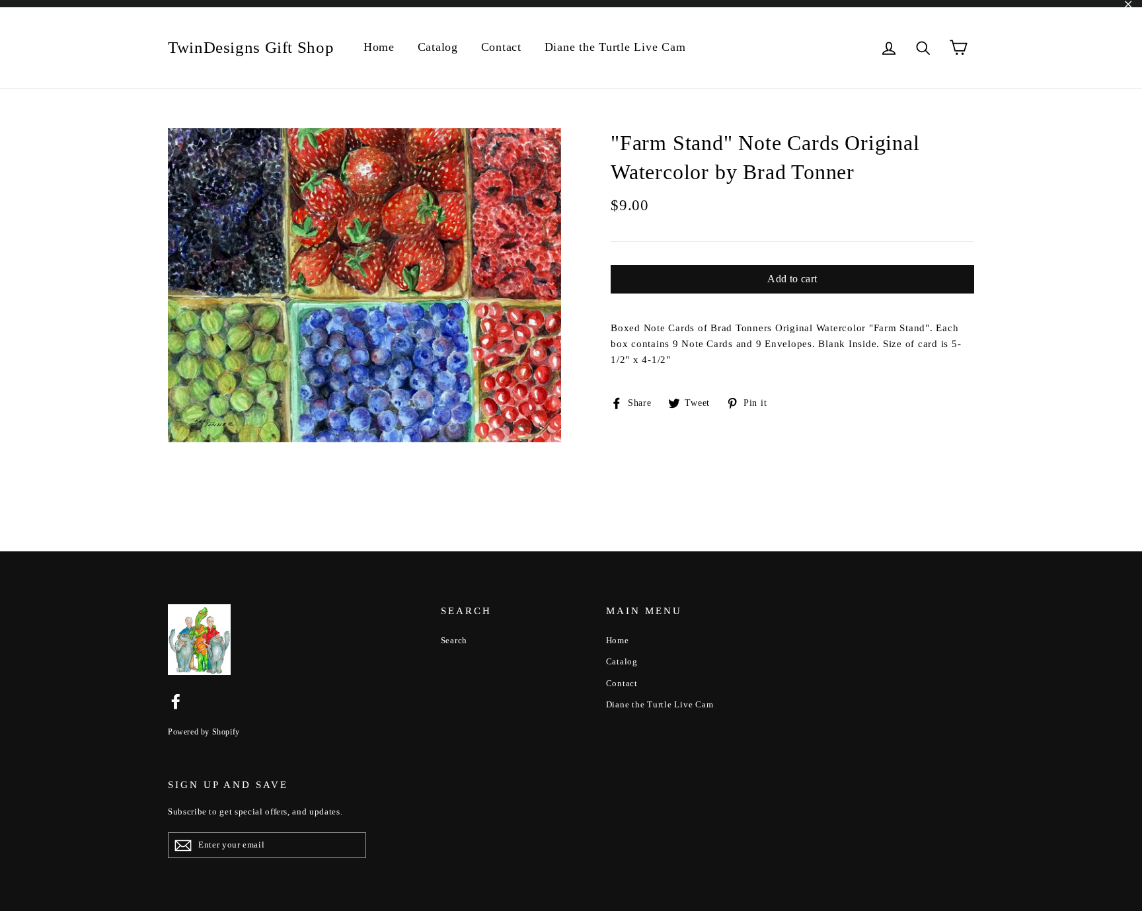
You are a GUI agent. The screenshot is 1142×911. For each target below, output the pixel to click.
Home (379, 47)
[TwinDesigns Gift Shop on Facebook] (176, 700)
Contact (501, 47)
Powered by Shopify (204, 731)
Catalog (438, 47)
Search (454, 640)
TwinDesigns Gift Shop (251, 47)
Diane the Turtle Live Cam (615, 47)
